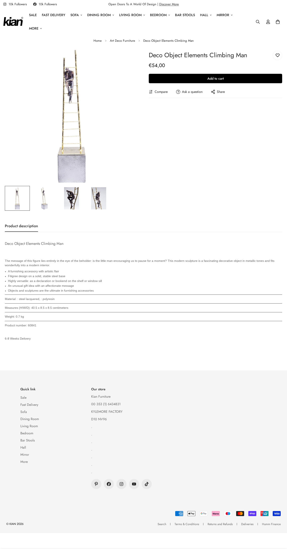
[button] (278, 22)
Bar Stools (185, 15)
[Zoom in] (129, 58)
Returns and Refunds (220, 524)
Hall (204, 15)
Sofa (74, 15)
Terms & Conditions (187, 524)
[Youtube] (134, 484)
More (33, 28)
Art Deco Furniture (122, 40)
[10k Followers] (109, 484)
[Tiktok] (147, 484)
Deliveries (247, 524)
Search (162, 524)
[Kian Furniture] (13, 21)
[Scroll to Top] (279, 526)
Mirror (223, 15)
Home (97, 40)
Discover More (169, 4)
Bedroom (158, 15)
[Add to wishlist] (277, 55)
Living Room (130, 15)
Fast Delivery (53, 15)
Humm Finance (271, 524)
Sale (33, 15)
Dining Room (99, 15)
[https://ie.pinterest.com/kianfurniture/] (96, 484)
